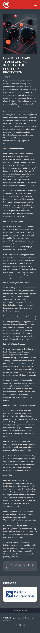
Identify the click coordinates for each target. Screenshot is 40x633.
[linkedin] (20, 625)
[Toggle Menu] (35, 5)
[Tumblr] (28, 565)
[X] (11, 565)
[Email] (7, 567)
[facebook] (16, 625)
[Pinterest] (33, 565)
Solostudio (7, 621)
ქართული (16, 610)
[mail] (24, 625)
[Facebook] (7, 565)
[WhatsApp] (24, 565)
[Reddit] (16, 565)
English (24, 610)
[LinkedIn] (20, 565)
